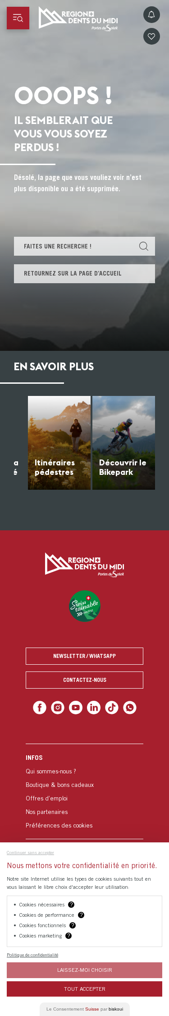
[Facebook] (43, 707)
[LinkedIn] (93, 707)
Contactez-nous (84, 679)
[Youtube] (76, 707)
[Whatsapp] (126, 707)
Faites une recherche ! (57, 246)
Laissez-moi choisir (84, 969)
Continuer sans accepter (30, 852)
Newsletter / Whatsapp (84, 656)
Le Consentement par (84, 1009)
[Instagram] (60, 707)
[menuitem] (84, 789)
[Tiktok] (109, 707)
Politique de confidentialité (32, 954)
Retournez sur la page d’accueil (73, 273)
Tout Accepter (84, 988)
